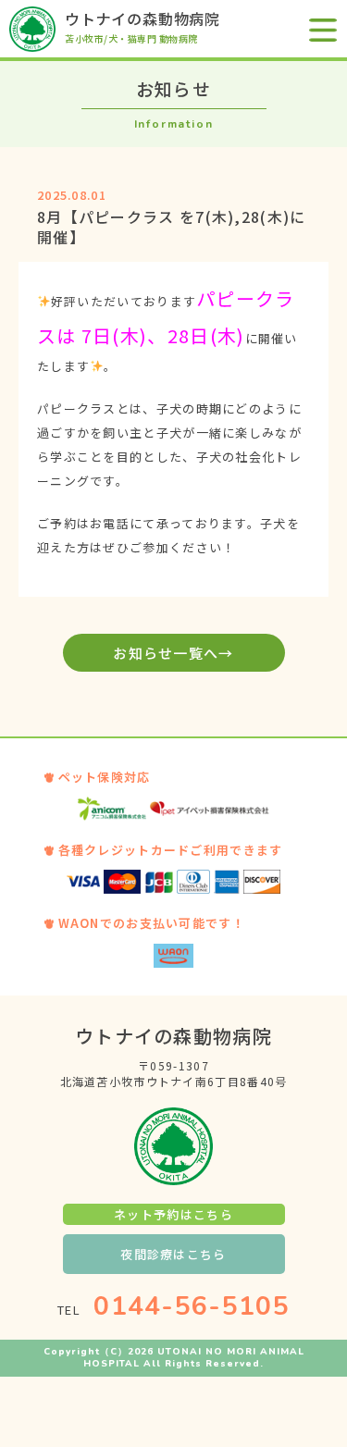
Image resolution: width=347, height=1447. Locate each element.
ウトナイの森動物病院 (142, 18)
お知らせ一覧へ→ (173, 652)
